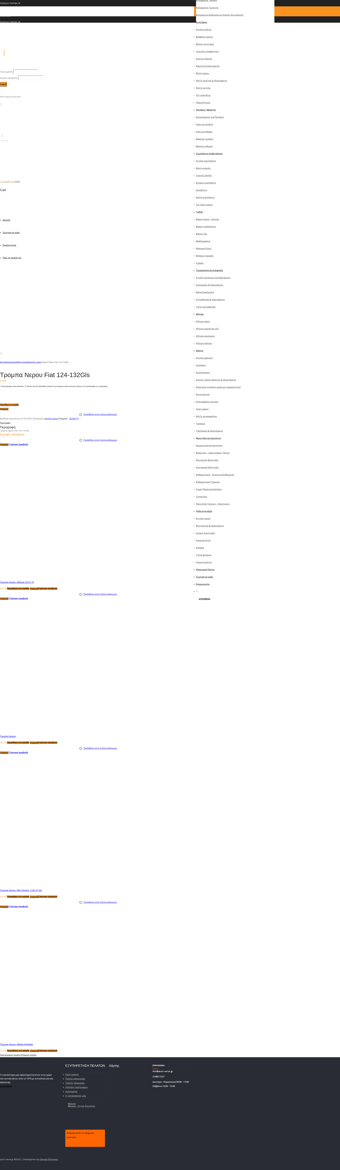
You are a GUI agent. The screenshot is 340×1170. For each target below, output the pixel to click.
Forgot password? (8, 90)
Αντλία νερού (35, 362)
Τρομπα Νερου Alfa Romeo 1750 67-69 (21, 890)
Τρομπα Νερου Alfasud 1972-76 (17, 582)
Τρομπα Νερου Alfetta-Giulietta (16, 1044)
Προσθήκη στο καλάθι (9, 405)
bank (72, 1104)
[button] (197, 591)
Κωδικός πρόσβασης (9, 78)
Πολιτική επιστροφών (76, 1087)
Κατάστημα (11, 362)
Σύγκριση (4, 409)
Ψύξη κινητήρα (22, 362)
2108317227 (5, 15)
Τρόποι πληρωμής (75, 1083)
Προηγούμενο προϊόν (10, 1055)
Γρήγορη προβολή (18, 444)
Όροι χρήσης (72, 1074)
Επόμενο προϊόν (28, 1055)
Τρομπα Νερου (8, 736)
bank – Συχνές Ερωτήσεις (81, 1106)
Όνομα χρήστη (6, 71)
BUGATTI (74, 418)
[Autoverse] (31, 169)
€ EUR (2, 147)
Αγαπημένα (71, 1091)
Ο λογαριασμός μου (75, 1096)
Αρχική (3, 362)
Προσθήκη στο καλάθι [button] (18, 588)
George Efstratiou (49, 1159)
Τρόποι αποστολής (75, 1079)
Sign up (24, 96)
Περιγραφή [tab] (5, 423)
